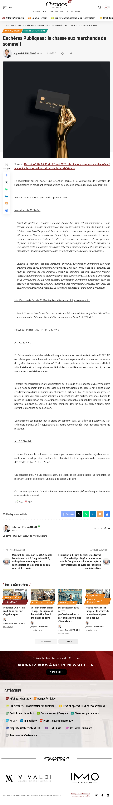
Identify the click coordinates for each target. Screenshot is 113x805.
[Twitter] (96, 795)
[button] (5, 7)
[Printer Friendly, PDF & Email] (23, 502)
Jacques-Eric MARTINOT (24, 53)
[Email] (6, 203)
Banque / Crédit (12, 31)
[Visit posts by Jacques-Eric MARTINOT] (6, 528)
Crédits (87, 796)
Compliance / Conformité (11, 602)
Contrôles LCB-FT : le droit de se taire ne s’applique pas (14, 611)
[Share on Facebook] (6, 175)
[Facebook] (105, 528)
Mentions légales (78, 796)
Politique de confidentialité (80, 794)
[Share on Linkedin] (6, 196)
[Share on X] (6, 182)
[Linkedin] (108, 795)
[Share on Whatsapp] (6, 189)
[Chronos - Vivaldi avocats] (56, 7)
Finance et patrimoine (34, 31)
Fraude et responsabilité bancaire (94, 601)
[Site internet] (101, 528)
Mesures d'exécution (42, 603)
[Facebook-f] (102, 795)
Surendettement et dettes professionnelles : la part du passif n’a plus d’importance (69, 614)
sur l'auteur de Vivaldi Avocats (25, 535)
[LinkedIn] (108, 528)
